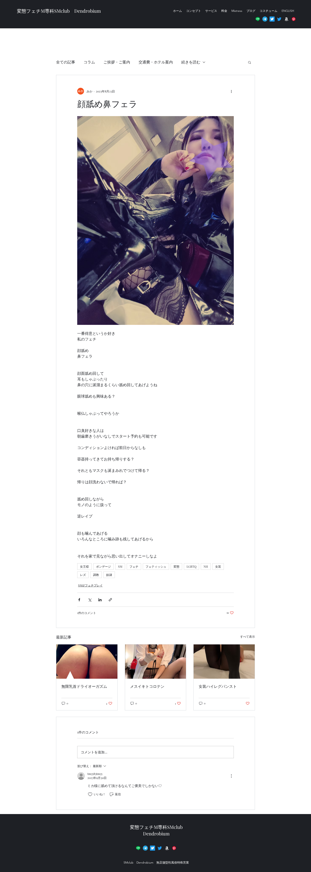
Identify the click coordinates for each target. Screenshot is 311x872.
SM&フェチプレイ (90, 585)
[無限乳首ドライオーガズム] (86, 661)
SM (120, 566)
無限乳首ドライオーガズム (84, 686)
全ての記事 (65, 62)
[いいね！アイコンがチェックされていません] (90, 794)
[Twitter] (279, 19)
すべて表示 (247, 636)
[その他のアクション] (231, 91)
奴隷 (109, 575)
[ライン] (257, 19)
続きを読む (190, 62)
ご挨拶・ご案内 (116, 62)
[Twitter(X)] (272, 19)
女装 (218, 566)
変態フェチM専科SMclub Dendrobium (59, 11)
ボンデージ (103, 566)
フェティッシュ (156, 566)
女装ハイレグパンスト (218, 686)
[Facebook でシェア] (79, 600)
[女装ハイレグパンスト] (224, 661)
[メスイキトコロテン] (155, 661)
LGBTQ (191, 566)
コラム (89, 62)
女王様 (84, 566)
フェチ (133, 566)
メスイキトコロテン (147, 686)
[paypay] (174, 848)
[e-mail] (264, 19)
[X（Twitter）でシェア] (90, 600)
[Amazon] (286, 19)
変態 (176, 566)
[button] (293, 19)
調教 (96, 575)
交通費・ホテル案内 (156, 62)
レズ (83, 575)
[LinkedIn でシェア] (100, 600)
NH (206, 566)
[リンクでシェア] (110, 600)
